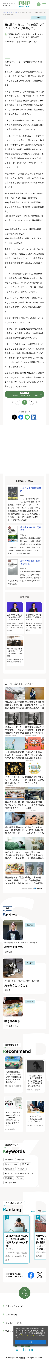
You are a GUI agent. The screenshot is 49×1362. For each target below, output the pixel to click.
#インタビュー (10, 1183)
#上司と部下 (9, 1169)
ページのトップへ (24, 1294)
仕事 (39, 18)
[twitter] (14, 417)
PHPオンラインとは (14, 1306)
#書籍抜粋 (9, 1160)
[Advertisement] (24, 449)
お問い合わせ (11, 1314)
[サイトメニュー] (44, 4)
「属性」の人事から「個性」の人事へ (24, 394)
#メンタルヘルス (11, 1164)
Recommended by (28, 888)
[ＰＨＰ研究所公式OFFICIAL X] (39, 1275)
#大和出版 (9, 1178)
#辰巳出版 (26, 1164)
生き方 (30, 925)
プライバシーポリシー (28, 1335)
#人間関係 (20, 1160)
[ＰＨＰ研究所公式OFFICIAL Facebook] (31, 1275)
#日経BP (21, 1169)
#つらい (20, 1178)
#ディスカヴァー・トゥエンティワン (19, 1173)
